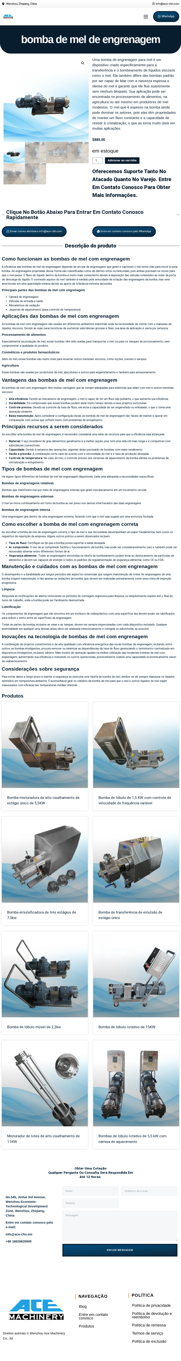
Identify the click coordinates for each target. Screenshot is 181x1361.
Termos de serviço (147, 1333)
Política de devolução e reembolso (152, 1315)
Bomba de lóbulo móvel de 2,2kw (34, 1027)
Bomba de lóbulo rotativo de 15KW (126, 1027)
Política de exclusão (149, 1341)
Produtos (13, 696)
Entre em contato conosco (93, 1316)
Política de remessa (149, 1325)
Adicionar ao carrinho (122, 160)
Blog (83, 1306)
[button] (146, 16)
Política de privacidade (151, 1305)
